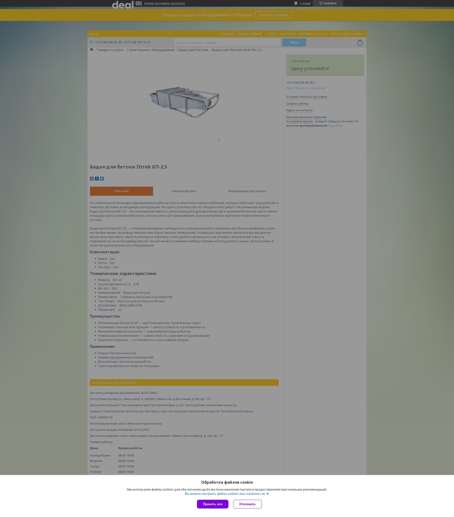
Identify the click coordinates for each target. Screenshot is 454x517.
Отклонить (247, 504)
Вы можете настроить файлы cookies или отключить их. (225, 493)
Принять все (212, 504)
